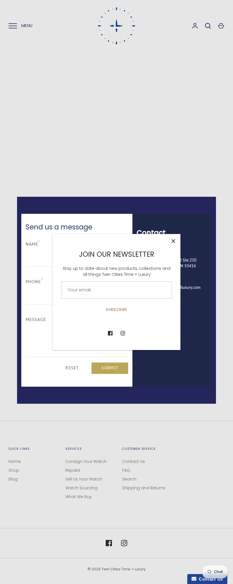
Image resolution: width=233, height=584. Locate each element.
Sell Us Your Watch (83, 479)
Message (36, 320)
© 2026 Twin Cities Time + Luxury (117, 569)
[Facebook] (110, 333)
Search (129, 479)
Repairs (72, 470)
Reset (72, 368)
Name (33, 244)
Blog (13, 479)
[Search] (208, 26)
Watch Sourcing (81, 488)
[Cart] (221, 26)
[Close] (173, 241)
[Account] (195, 26)
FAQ (126, 470)
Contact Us (133, 461)
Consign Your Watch (86, 461)
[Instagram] (122, 333)
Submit (109, 368)
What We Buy (78, 497)
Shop (14, 470)
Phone (34, 281)
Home (15, 461)
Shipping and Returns (143, 488)
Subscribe (116, 309)
